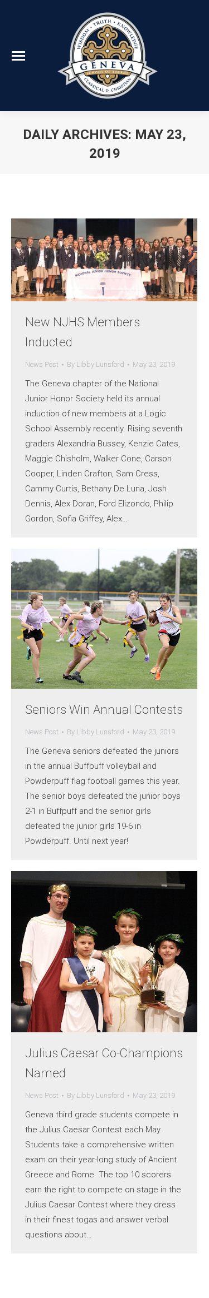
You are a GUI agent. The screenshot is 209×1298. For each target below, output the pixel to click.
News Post (42, 364)
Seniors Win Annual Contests (104, 710)
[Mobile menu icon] (18, 56)
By (95, 364)
